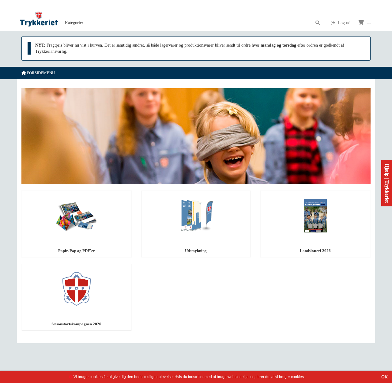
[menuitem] (74, 15)
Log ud (343, 23)
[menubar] (80, 15)
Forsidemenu (40, 73)
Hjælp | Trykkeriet (387, 183)
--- (368, 22)
